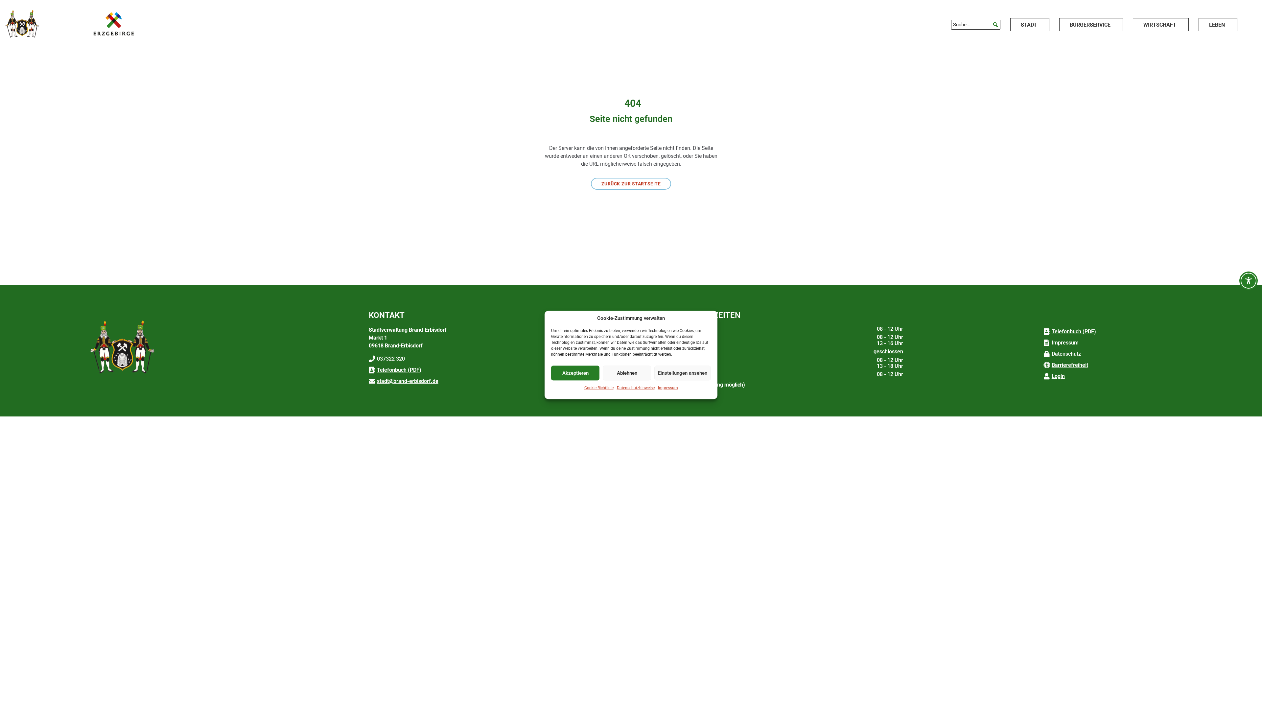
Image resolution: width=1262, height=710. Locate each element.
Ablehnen (627, 373)
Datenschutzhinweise (636, 388)
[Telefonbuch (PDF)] (372, 370)
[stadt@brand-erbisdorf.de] (372, 381)
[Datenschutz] (1046, 354)
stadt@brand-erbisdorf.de (407, 381)
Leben (1217, 25)
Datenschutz (1066, 354)
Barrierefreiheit (1070, 365)
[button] (995, 25)
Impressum (668, 388)
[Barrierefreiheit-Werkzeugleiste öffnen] (1248, 280)
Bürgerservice (1090, 25)
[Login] (1046, 376)
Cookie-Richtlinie (599, 388)
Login (1058, 376)
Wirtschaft (1159, 25)
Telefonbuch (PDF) (399, 370)
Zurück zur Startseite (631, 183)
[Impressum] (1046, 343)
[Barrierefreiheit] (1046, 365)
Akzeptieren (575, 373)
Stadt (1029, 25)
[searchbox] (975, 25)
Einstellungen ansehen (682, 373)
